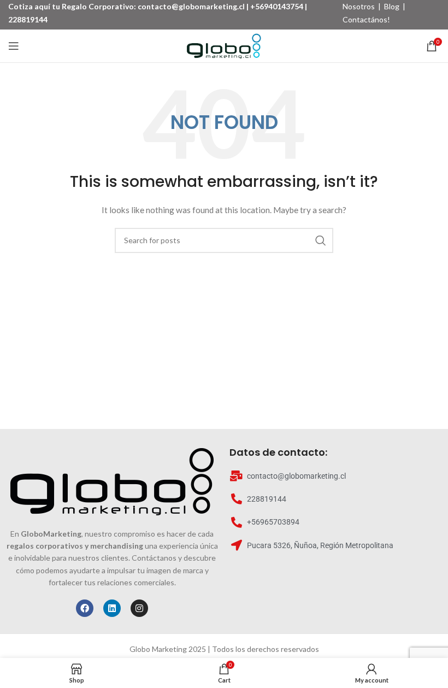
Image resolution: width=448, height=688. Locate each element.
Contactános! (366, 19)
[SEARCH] (320, 240)
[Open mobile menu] (14, 46)
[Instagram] (139, 608)
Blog (391, 6)
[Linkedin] (112, 608)
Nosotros (359, 6)
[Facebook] (84, 608)
